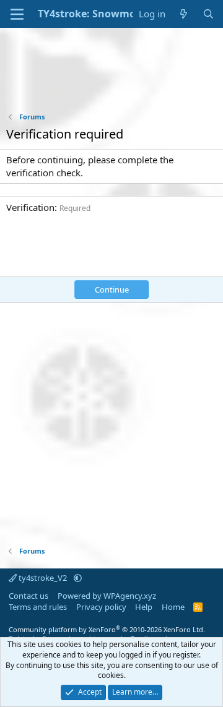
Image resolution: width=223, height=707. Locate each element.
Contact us (28, 595)
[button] (77, 578)
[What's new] (184, 13)
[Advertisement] (111, 78)
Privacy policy (101, 606)
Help (143, 606)
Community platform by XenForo (107, 629)
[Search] (208, 13)
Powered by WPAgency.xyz (107, 595)
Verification (30, 207)
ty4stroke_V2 (43, 577)
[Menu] (17, 14)
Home (173, 606)
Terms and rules (38, 606)
